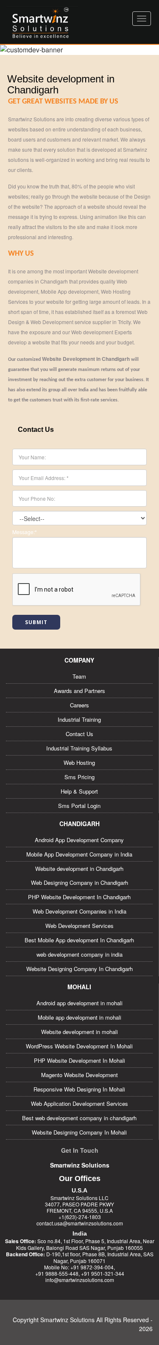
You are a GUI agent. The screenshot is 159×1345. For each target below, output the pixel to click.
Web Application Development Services (79, 1103)
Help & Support (79, 791)
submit (36, 622)
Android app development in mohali (79, 1003)
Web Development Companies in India (79, 911)
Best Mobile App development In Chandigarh (79, 940)
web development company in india (79, 954)
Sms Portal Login (79, 806)
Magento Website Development (79, 1075)
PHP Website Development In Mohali (79, 1060)
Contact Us (79, 734)
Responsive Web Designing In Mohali (79, 1089)
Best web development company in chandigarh (79, 1118)
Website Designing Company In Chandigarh (79, 969)
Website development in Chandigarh (79, 869)
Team (79, 676)
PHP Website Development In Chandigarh (79, 897)
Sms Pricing (79, 777)
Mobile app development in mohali (79, 1017)
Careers (79, 705)
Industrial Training (79, 719)
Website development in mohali (79, 1032)
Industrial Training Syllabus (79, 748)
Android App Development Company (79, 840)
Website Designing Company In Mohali (79, 1132)
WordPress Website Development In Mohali (79, 1046)
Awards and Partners (79, 691)
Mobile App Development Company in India (79, 854)
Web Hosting (79, 762)
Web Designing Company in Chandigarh (79, 882)
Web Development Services (79, 926)
